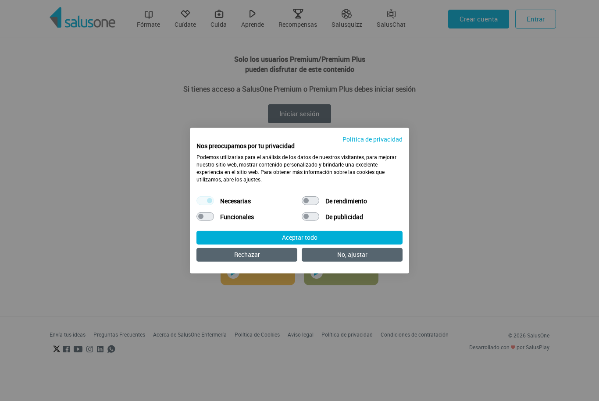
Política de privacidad (372, 139)
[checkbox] (205, 200)
